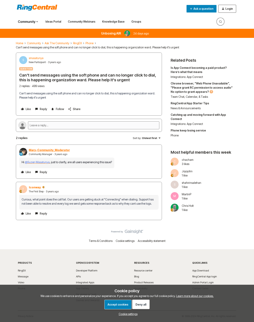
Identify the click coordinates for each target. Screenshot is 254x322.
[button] (201, 9)
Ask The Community (57, 43)
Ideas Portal (53, 21)
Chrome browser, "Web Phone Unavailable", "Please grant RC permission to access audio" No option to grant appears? (202, 87)
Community (34, 43)
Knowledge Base (113, 21)
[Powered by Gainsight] (127, 233)
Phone (89, 43)
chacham (187, 159)
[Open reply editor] (89, 125)
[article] (89, 161)
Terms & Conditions (101, 240)
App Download (200, 270)
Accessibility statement (151, 240)
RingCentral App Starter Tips (190, 103)
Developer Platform (86, 270)
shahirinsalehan (191, 182)
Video (21, 282)
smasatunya (36, 58)
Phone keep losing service (188, 130)
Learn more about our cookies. (195, 296)
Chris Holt (188, 205)
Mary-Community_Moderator (49, 150)
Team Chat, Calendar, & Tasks (189, 96)
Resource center (143, 270)
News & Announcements (186, 108)
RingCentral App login (204, 276)
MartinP (186, 194)
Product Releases (144, 282)
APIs (78, 276)
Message (23, 276)
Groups (136, 21)
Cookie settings (125, 240)
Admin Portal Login (203, 282)
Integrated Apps (85, 282)
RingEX (77, 43)
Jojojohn (187, 171)
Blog (136, 276)
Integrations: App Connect (187, 77)
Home (19, 43)
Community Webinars (81, 21)
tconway (35, 187)
